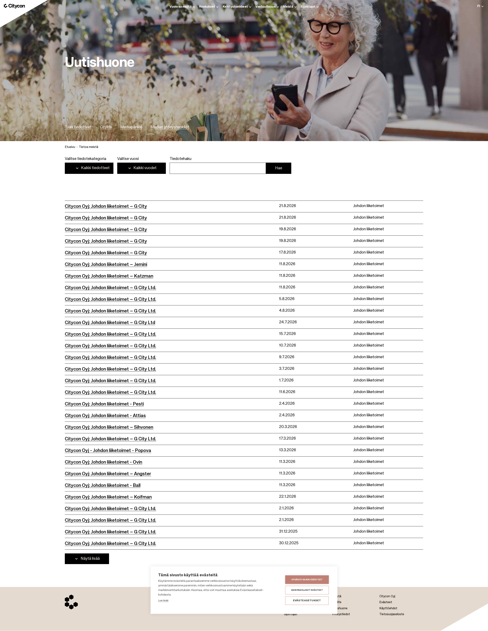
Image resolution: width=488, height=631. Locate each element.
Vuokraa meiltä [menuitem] (180, 6)
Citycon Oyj (387, 596)
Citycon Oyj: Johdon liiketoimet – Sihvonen (109, 427)
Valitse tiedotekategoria (85, 159)
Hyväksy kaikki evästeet (307, 580)
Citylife (106, 127)
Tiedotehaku (180, 159)
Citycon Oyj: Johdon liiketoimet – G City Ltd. (110, 288)
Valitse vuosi (128, 159)
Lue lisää (163, 600)
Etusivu (70, 147)
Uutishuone (340, 608)
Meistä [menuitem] (288, 6)
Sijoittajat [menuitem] (308, 6)
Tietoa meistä (88, 147)
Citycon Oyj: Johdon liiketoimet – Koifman (108, 497)
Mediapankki (131, 127)
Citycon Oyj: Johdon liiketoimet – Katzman (109, 276)
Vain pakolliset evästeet (307, 590)
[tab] (480, 6)
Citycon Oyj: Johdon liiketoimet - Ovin (103, 462)
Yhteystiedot (341, 614)
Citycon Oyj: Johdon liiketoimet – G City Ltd (110, 322)
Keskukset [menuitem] (207, 6)
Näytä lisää (90, 559)
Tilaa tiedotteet (78, 127)
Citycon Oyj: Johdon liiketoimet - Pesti (104, 404)
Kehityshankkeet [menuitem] (235, 6)
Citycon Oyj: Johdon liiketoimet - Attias (105, 415)
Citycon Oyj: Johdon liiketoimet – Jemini (106, 264)
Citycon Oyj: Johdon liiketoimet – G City (106, 206)
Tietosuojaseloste (391, 614)
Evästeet (385, 602)
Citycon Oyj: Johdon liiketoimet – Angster (108, 474)
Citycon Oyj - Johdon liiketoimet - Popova (108, 450)
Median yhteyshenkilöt (169, 127)
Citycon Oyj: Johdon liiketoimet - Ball (102, 485)
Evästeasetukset (307, 600)
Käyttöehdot (388, 608)
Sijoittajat (290, 614)
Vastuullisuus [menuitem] (265, 6)
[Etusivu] (14, 6)
